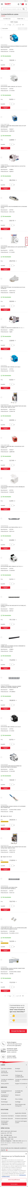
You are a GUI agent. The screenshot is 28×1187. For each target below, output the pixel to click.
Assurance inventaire (7, 1116)
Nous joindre (5, 1083)
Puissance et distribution (5, 1095)
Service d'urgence (11, 1042)
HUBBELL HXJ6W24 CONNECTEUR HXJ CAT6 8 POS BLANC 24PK (13, 166)
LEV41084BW (4, 485)
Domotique (4, 1102)
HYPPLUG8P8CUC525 (6, 926)
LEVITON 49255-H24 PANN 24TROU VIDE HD (11, 527)
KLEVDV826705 (5, 845)
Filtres (6, 18)
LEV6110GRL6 (4, 44)
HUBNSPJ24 (4, 644)
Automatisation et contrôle (6, 1091)
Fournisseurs (19, 1071)
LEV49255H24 (4, 526)
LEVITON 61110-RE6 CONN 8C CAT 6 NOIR (11, 726)
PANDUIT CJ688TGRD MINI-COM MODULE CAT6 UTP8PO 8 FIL (12, 447)
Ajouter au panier (5, 68)
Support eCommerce (21, 1083)
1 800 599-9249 (12, 1137)
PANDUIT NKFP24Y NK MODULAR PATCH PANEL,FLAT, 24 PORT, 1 (13, 606)
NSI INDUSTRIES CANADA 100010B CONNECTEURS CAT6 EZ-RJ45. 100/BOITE (13, 969)
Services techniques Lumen (21, 1121)
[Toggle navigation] (2, 4)
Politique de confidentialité (19, 1076)
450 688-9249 (8, 1135)
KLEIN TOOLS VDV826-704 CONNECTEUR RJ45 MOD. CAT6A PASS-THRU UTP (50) (13, 406)
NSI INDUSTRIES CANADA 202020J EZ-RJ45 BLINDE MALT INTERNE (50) (13, 807)
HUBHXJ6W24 (4, 164)
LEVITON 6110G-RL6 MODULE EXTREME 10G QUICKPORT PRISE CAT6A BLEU (14, 46)
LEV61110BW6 (4, 245)
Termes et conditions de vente (7, 1080)
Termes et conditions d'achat (21, 1080)
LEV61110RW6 (4, 85)
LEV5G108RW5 (4, 565)
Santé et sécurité (6, 1104)
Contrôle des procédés (19, 1091)
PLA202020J (4, 805)
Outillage (17, 1102)
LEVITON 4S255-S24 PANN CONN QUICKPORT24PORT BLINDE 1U (9, 888)
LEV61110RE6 (4, 725)
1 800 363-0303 (16, 1141)
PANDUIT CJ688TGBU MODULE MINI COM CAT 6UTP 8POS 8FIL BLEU (13, 126)
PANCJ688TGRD (5, 445)
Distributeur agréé (12, 1048)
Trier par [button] (20, 18)
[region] (14, 1169)
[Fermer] (26, 1154)
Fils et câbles (19, 1099)
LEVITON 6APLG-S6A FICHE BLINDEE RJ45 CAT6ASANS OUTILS (14, 207)
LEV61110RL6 (4, 365)
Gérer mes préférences (14, 1179)
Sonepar (17, 1068)
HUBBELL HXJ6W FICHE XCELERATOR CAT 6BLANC (13, 327)
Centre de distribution (4, 1071)
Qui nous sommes (6, 1068)
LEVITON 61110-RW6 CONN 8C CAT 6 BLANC (11, 86)
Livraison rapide (11, 1056)
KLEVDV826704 (5, 404)
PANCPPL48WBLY (5, 685)
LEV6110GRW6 (4, 764)
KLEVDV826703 (5, 286)
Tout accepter (14, 1184)
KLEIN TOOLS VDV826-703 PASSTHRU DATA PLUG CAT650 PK (13, 288)
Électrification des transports (20, 1105)
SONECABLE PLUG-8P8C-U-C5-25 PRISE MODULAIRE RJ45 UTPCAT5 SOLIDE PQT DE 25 (14, 928)
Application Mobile (20, 1113)
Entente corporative (21, 1118)
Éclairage (3, 1099)
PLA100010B (4, 967)
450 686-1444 (9, 1139)
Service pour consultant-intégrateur (5, 1122)
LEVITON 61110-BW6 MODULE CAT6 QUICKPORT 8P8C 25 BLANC (14, 247)
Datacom (17, 1095)
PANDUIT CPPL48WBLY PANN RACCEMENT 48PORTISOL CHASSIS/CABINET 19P (11, 687)
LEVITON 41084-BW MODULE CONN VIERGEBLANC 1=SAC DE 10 (13, 487)
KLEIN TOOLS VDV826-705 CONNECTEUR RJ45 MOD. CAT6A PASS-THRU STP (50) (13, 847)
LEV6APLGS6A (4, 205)
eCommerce (4, 1113)
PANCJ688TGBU (5, 124)
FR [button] (25, 1)
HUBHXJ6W (4, 326)
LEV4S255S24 (4, 886)
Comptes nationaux (21, 1116)
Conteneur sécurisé (7, 1118)
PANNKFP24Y (4, 604)
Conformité (4, 1075)
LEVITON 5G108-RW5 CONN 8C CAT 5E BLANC (12, 566)
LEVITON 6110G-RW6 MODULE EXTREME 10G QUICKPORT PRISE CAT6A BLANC (11, 766)
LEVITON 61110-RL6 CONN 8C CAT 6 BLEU (10, 367)
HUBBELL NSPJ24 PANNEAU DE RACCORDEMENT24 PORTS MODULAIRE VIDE (13, 646)
